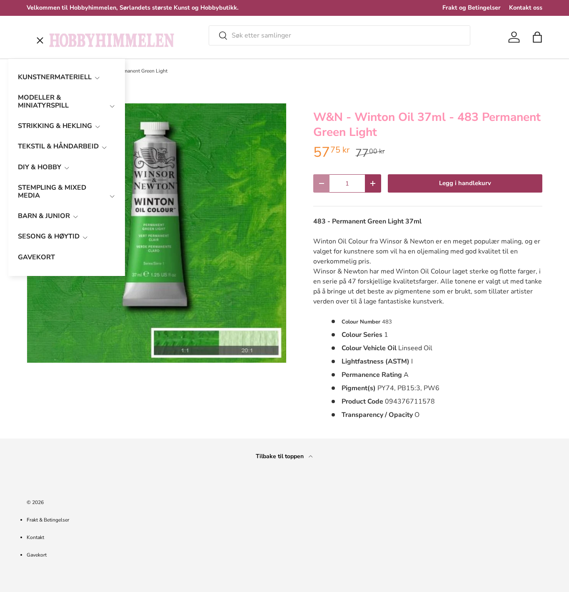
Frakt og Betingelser (471, 7)
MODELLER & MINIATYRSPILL (43, 101)
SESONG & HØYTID (49, 236)
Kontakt (35, 537)
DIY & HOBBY (39, 167)
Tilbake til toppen (280, 456)
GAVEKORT (36, 257)
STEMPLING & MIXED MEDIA (52, 191)
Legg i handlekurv (465, 183)
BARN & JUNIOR (44, 216)
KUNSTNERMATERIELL (55, 77)
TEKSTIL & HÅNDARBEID (58, 146)
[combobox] (339, 35)
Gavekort (37, 555)
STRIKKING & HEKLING (55, 125)
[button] (537, 37)
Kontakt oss (525, 7)
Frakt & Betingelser (48, 520)
